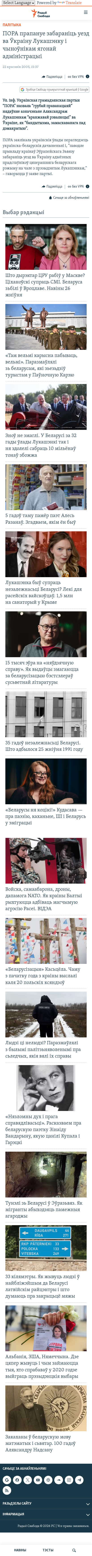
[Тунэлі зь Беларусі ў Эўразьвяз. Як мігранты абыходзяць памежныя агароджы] (46, 1174)
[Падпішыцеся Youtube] (38, 1480)
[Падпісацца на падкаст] (48, 1480)
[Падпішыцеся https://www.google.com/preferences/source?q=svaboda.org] (7, 1480)
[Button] (52, 77)
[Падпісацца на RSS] (7, 1490)
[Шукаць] (74, 1550)
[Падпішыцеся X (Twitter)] (27, 1480)
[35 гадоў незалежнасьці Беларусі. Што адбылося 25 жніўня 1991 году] (46, 714)
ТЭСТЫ (48, 1550)
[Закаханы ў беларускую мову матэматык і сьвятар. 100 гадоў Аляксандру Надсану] (46, 1408)
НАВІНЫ (20, 1550)
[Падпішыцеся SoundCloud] (58, 1480)
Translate (74, 3)
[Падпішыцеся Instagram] (69, 1480)
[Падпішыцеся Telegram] (79, 1480)
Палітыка (12, 25)
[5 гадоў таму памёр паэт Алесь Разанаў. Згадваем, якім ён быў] (46, 487)
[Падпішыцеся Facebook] (17, 1480)
